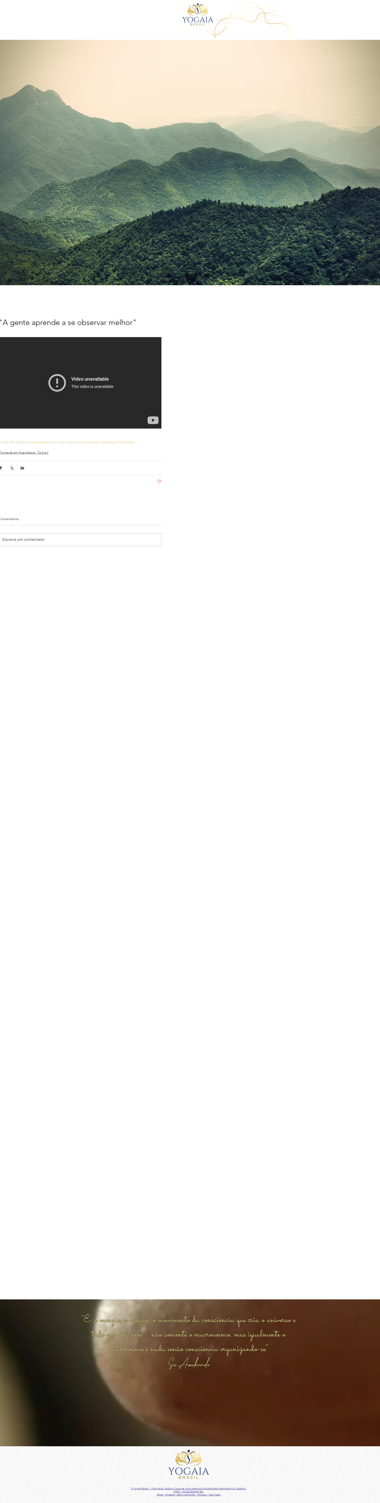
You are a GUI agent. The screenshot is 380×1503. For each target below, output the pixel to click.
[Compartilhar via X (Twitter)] (11, 468)
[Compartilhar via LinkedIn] (22, 468)
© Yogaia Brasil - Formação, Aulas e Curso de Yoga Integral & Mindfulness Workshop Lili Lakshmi (189, 1488)
